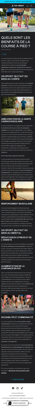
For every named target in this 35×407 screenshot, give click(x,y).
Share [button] (5, 54)
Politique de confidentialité (10, 398)
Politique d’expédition (13, 400)
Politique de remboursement (17, 395)
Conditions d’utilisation (26, 398)
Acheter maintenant (19, 403)
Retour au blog (18, 379)
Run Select (20, 393)
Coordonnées (24, 400)
